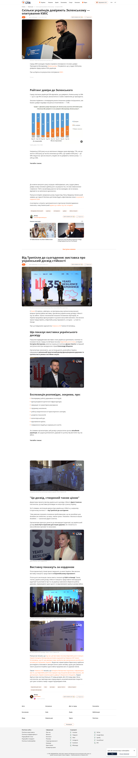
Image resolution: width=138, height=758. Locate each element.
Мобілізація (96, 712)
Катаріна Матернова (36, 690)
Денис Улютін (61, 687)
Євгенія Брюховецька (40, 217)
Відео (85, 2)
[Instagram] (35, 699)
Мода (23, 718)
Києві (33, 311)
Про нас (48, 732)
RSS (98, 743)
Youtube (74, 732)
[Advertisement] (56, 81)
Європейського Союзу (68, 342)
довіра (64, 211)
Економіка (64, 2)
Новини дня (30, 6)
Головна (23, 6)
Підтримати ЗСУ (102, 2)
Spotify (98, 737)
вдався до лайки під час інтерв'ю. (61, 205)
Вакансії (48, 734)
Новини (50, 2)
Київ (45, 687)
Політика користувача (28, 732)
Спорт (70, 2)
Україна (43, 2)
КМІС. (61, 72)
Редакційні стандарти (28, 739)
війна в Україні (73, 211)
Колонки (77, 2)
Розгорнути (69, 724)
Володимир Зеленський (37, 211)
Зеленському (52, 66)
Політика (95, 718)
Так (112, 754)
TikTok (98, 732)
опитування (57, 211)
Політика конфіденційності (29, 734)
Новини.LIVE (56, 326)
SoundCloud (100, 740)
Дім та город (73, 706)
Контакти (48, 736)
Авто (23, 706)
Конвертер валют (51, 747)
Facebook (75, 743)
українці (48, 211)
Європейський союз (36, 687)
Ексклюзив (25, 712)
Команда (48, 743)
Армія (56, 2)
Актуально (48, 706)
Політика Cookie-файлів (28, 741)
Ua (111, 2)
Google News (100, 735)
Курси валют (49, 745)
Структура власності (51, 741)
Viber (73, 737)
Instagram (75, 740)
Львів (70, 712)
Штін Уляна (37, 696)
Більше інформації (124, 754)
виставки (52, 687)
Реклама (48, 739)
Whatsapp (75, 745)
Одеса (71, 718)
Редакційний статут (27, 736)
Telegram (75, 735)
